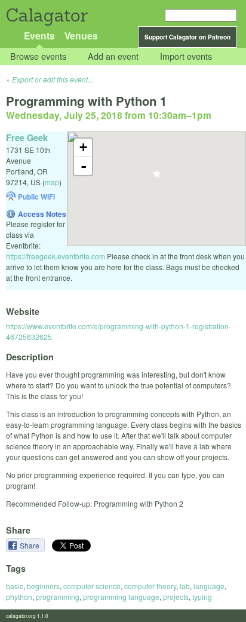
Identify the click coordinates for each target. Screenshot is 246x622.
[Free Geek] (156, 177)
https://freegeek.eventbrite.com (55, 256)
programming (57, 597)
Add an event (113, 56)
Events (39, 35)
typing (202, 597)
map (52, 182)
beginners (43, 586)
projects (176, 597)
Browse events (38, 56)
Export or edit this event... (52, 79)
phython (19, 597)
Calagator (46, 15)
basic (14, 586)
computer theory (150, 586)
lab (185, 586)
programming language (121, 597)
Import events (186, 56)
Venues (81, 35)
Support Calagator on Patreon (187, 37)
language (209, 586)
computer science (92, 586)
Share (30, 545)
